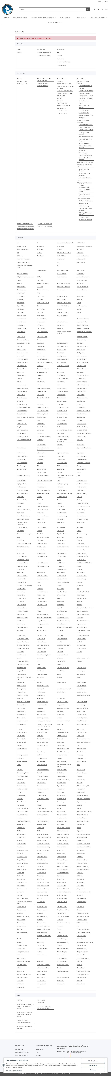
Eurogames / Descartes (83, 462)
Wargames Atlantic (82, 952)
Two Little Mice (81, 935)
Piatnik (19, 764)
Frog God (79, 496)
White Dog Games (62, 958)
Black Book (60, 328)
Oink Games (80, 735)
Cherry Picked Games (83, 375)
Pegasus (59, 758)
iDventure (40, 588)
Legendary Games (62, 639)
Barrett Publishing (62, 315)
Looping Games (81, 648)
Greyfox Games (41, 553)
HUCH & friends (21, 582)
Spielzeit (79, 876)
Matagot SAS (20, 682)
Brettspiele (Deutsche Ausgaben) (83, 121)
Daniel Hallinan (81, 407)
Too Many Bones (84, 113)
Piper (78, 764)
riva (38, 818)
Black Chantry (21, 331)
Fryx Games (60, 500)
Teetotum (20, 913)
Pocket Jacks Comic (22, 776)
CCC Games (60, 372)
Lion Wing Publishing (43, 645)
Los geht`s (41, 1002)
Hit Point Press (41, 572)
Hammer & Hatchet (82, 556)
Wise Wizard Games (63, 964)
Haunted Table (81, 559)
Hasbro (59, 559)
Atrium (79, 302)
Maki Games (40, 671)
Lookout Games (41, 648)
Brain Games (41, 356)
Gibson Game (61, 527)
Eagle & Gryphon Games (84, 448)
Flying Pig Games (62, 490)
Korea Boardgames (22, 627)
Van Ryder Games (42, 948)
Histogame (20, 572)
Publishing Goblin (22, 789)
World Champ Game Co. (24, 974)
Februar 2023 (41, 1000)
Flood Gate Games (22, 490)
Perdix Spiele (41, 761)
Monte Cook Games (62, 701)
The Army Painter (84, 217)
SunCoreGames (81, 898)
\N (18, 243)
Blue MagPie (40, 343)
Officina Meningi (62, 735)
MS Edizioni (40, 708)
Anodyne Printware (42, 283)
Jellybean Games (22, 608)
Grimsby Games (61, 553)
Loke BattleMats (81, 645)
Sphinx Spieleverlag (62, 872)
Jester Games (41, 608)
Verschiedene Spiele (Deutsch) (85, 158)
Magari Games (41, 667)
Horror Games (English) (85, 98)
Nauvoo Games (41, 714)
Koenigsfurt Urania (42, 624)
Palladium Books (22, 748)
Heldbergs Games (22, 566)
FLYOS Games (81, 490)
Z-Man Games (81, 984)
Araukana (40, 286)
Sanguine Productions (83, 834)
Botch (38, 353)
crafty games (80, 394)
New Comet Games (22, 721)
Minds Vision (41, 695)
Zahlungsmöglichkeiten (44, 52)
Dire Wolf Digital (81, 423)
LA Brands (60, 630)
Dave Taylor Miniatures (83, 411)
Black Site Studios (42, 337)
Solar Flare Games (82, 863)
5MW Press (80, 252)
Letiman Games (41, 642)
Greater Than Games (63, 547)
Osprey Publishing (42, 742)
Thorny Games (41, 923)
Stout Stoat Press (42, 892)
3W (18, 252)
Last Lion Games (42, 635)
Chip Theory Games (62, 378)
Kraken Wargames (82, 627)
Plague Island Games (43, 770)
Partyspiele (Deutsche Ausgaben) (85, 140)
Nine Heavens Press (82, 724)
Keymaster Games (22, 617)
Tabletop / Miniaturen (83, 198)
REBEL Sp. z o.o (61, 805)
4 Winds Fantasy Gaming (64, 252)
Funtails (59, 503)
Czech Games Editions (23, 407)
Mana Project (81, 671)
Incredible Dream (62, 592)
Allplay (39, 277)
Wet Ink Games (21, 958)
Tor (78, 926)
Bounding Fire (61, 353)
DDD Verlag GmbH (42, 414)
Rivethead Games (82, 818)
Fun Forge (80, 500)
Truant (59, 932)
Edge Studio (80, 453)
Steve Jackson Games (43, 885)
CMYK (58, 385)
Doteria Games (21, 433)
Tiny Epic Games (84, 110)
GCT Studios (60, 519)
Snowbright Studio (22, 863)
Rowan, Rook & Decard (63, 827)
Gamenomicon (81, 513)
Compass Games (22, 391)
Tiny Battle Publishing (43, 926)
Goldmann (40, 540)
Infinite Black (21, 595)
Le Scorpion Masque (83, 635)
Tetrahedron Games (83, 913)
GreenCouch (80, 550)
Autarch (39, 306)
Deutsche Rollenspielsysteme (84, 186)
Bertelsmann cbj (81, 322)
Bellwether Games (62, 322)
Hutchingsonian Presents (24, 585)
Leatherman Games (23, 639)
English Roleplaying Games (84, 190)
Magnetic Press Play (63, 667)
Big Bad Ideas (61, 325)
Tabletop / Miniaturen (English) (85, 213)
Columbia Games (82, 388)
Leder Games (41, 639)
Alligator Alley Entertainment (25, 277)
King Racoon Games (63, 617)
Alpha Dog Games (62, 277)
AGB (58, 52)
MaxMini (39, 682)
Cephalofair (80, 372)
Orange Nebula (21, 742)
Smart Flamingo (41, 860)
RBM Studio (20, 805)
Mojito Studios (61, 698)
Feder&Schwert (21, 480)
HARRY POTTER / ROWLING (64, 91)
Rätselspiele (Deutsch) (85, 143)
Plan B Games (81, 770)
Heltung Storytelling (43, 566)
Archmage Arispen (42, 290)
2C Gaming (40, 249)
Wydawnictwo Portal (63, 977)
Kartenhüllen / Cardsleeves (85, 162)
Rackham (19, 798)
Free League (20, 496)
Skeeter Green (61, 853)
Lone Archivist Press (23, 648)
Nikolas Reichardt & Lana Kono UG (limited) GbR (44, 725)
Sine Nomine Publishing (84, 847)
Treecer (59, 929)
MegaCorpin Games (43, 685)
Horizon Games (61, 576)
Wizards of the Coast (43, 968)
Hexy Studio (20, 569)
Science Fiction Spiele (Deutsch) (85, 147)
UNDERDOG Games (62, 942)
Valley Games (21, 948)
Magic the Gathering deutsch (25, 226)
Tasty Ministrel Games (63, 910)
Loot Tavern (20, 651)
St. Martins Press (22, 882)
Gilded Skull (20, 530)
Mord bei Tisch (21, 705)
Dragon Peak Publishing (44, 436)
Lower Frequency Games (44, 655)
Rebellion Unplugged (23, 808)
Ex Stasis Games (22, 469)
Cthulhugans (60, 404)
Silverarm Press (61, 847)
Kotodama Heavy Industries (65, 627)
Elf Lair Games (21, 459)
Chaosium (40, 375)
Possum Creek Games (63, 779)
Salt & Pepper (21, 834)
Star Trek (59, 98)
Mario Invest (40, 677)
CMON (39, 385)
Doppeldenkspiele (82, 430)
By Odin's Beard (21, 365)
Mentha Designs (81, 685)
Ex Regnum (80, 466)
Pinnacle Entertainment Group (64, 765)
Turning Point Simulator (44, 935)
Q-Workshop (60, 792)
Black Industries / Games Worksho (64, 332)
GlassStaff (40, 534)
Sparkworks (20, 872)
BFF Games (40, 325)
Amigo (19, 280)
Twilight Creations (62, 935)
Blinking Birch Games (23, 343)
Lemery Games (81, 639)
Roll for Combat (81, 824)
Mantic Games (81, 674)
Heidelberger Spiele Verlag (84, 563)
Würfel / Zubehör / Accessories (84, 195)
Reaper (39, 805)
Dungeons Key (41, 445)
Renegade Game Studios (84, 811)
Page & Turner (61, 745)
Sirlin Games (80, 850)
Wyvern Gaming (41, 981)
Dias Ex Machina (62, 420)
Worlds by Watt (41, 974)
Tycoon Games (41, 939)
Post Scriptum (21, 782)
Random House (61, 798)
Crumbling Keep (22, 404)
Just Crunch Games (82, 611)
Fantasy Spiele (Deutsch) (86, 129)
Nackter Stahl (81, 711)
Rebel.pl (79, 805)
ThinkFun (39, 919)
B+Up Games (41, 309)
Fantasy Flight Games (23, 475)
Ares (38, 293)
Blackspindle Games (23, 340)
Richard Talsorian (62, 815)
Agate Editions (81, 262)
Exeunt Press (60, 469)
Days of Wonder (21, 414)
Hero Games (60, 566)
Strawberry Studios (42, 895)
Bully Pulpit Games (22, 362)
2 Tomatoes (60, 246)
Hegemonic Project (22, 563)
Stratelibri (20, 895)
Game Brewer (61, 509)
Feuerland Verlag (82, 480)
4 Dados (39, 252)
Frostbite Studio (21, 500)
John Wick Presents (22, 611)
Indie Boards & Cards (83, 592)
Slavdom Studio (61, 856)
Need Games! (21, 718)
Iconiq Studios (21, 588)
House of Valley (81, 579)
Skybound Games (42, 856)
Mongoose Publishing (23, 701)
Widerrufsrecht (61, 65)
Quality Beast (81, 792)
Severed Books (21, 844)
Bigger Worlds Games (83, 325)
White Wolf (40, 961)
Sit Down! (20, 853)
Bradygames (80, 353)
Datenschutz (18, 1070)
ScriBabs (19, 840)
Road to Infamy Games (23, 821)
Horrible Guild (21, 579)
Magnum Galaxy (81, 667)
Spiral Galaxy (21, 879)
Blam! (38, 340)
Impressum (9, 1070)
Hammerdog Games (23, 559)
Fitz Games (60, 487)
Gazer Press (40, 519)
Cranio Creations (22, 398)
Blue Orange (80, 343)
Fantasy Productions (43, 475)
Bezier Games (21, 325)
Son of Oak (40, 866)
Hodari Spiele (61, 572)
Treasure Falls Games (43, 929)
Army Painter (41, 296)
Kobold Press (21, 624)
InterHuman (40, 598)
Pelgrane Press (81, 758)
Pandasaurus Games (63, 748)
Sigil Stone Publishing (43, 847)
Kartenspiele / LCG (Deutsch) (84, 174)
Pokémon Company (42, 776)
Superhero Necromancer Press (24, 902)
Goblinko (79, 537)
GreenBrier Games (62, 550)
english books (63, 113)
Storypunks (20, 892)
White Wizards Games (23, 961)
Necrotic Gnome (81, 714)
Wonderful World (42, 971)
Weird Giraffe (81, 955)
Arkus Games (21, 296)
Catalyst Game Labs (82, 369)
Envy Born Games (22, 462)
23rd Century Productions (84, 246)
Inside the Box (81, 595)
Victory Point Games (23, 952)
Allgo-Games (80, 274)
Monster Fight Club (42, 701)
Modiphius (40, 698)
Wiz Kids (79, 964)
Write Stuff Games (22, 977)
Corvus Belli (40, 394)
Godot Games (21, 540)
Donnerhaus (40, 430)
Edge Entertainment (63, 453)
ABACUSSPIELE (61, 256)
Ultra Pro (19, 942)
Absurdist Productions (23, 259)
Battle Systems (21, 319)
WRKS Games (41, 977)
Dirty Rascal (20, 427)
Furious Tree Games (83, 503)
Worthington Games (83, 974)
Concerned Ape (41, 391)
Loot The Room (41, 651)
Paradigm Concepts (22, 755)
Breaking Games (61, 356)
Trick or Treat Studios (83, 929)
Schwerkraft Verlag (62, 837)
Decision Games (41, 417)
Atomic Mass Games (43, 302)
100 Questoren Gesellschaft (65, 243)
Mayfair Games (81, 682)
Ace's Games (60, 259)
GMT (18, 537)
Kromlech (20, 630)
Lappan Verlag (21, 635)
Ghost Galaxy (80, 522)
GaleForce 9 (60, 506)
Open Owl (60, 739)
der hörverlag (81, 417)
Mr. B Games (21, 708)
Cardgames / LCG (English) (84, 170)
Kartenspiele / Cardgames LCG (84, 165)
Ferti (58, 480)
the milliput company (83, 916)
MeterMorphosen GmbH (64, 689)
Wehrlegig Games (62, 955)
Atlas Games (20, 302)
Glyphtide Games (62, 534)
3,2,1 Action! (80, 249)
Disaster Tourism (42, 427)
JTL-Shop (102, 1074)
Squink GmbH (81, 879)
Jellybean (79, 605)
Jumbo (39, 611)
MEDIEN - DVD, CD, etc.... (45, 226)
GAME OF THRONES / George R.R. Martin (65, 87)
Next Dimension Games (44, 721)
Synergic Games (81, 901)
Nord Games (60, 729)
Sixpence (39, 853)
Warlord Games (21, 955)
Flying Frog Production (43, 490)
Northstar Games (22, 732)
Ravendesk (40, 802)
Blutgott (19, 346)
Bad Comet (20, 312)
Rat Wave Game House (83, 798)
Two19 (19, 939)
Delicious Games (62, 417)
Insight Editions (21, 598)
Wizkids (59, 968)
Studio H (39, 898)
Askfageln (40, 299)
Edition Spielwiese (22, 456)
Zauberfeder (20, 987)
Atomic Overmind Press (64, 302)
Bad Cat (79, 309)
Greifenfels (20, 553)
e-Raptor (59, 448)
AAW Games (40, 256)
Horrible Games (81, 576)
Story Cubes (82, 150)
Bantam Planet (41, 315)
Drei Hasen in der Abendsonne (62, 440)
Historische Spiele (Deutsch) (84, 133)
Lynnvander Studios (23, 664)
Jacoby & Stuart (21, 605)
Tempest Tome (61, 913)
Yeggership (60, 981)
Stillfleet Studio (61, 885)
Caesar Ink (40, 365)
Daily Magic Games (42, 407)
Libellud (79, 642)
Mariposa (59, 677)
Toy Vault (19, 929)
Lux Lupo (79, 661)
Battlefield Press (41, 319)
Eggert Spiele (41, 456)
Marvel (79, 677)
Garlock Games (81, 516)
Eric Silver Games (62, 462)
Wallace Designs (61, 952)
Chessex (19, 378)
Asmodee (79, 299)
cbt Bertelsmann (42, 372)
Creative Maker (61, 398)
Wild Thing (80, 961)
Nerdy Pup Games (82, 718)
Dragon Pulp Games (63, 436)
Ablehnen (93, 1070)
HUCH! (39, 582)
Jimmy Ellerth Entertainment (85, 608)
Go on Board (60, 537)
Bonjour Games (61, 349)
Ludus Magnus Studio (83, 658)
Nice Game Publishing (63, 721)
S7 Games (40, 831)
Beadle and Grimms (82, 319)
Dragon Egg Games (22, 436)
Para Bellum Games (62, 752)
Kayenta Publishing (42, 614)
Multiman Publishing (63, 708)
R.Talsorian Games (82, 795)
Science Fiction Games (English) (85, 106)
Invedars (59, 598)
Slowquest (80, 856)
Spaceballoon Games (83, 869)
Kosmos (39, 627)
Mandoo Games (21, 674)
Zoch (38, 987)
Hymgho (59, 585)
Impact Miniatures (42, 592)
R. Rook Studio (61, 795)
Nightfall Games (81, 721)
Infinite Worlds (61, 595)
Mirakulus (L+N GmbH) (83, 695)
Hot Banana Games (42, 579)
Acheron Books (81, 259)
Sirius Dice (60, 850)
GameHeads (40, 513)
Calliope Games (81, 365)
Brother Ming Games (43, 359)
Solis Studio (20, 866)
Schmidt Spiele (21, 837)
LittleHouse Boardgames (64, 645)
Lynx (38, 664)
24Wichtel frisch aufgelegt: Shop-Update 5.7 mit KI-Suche (25, 1014)
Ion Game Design (82, 598)
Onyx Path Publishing (43, 739)
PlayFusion (60, 773)
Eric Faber (40, 462)
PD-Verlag (80, 755)
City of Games (41, 382)
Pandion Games (81, 748)
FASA (78, 475)
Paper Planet (40, 752)
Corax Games (21, 394)
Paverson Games (62, 755)
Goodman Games (42, 543)
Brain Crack (20, 356)
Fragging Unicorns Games (64, 493)
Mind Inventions (81, 692)
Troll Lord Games (42, 932)
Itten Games (60, 601)
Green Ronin (40, 550)
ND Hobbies (60, 714)
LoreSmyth (60, 651)
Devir (38, 420)
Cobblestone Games (83, 385)
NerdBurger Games (42, 718)
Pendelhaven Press (22, 761)
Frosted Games (41, 500)
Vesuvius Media (81, 948)
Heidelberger (61, 563)
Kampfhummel (21, 614)
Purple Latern (81, 789)
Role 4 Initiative (41, 824)
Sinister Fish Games (43, 850)
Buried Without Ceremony (44, 362)
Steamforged (80, 882)
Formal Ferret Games (43, 493)
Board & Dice (41, 346)
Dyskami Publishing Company (42, 449)
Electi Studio (60, 456)
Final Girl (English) (84, 93)
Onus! (80, 103)
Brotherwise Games (62, 359)
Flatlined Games (81, 487)
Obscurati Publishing (63, 732)
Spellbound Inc (41, 872)
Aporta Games (21, 286)
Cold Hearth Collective (43, 388)
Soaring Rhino (61, 863)
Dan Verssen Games (63, 407)
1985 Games (40, 246)
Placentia (19, 770)
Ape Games (80, 283)
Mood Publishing (82, 701)
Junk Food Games (62, 611)
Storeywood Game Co (63, 889)
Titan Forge (60, 926)
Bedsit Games (41, 322)
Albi (58, 265)
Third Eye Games (82, 919)
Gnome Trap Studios (43, 537)
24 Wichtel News (22, 81)
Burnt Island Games (82, 362)
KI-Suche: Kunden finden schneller (24, 1027)
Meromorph (40, 689)
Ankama (19, 283)
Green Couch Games (83, 547)
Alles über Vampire (42, 85)
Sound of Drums (22, 869)
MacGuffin (60, 664)
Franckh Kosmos (81, 493)
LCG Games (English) (85, 178)
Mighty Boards (41, 692)
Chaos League (21, 375)
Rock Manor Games (42, 821)
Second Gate (80, 840)
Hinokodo (79, 569)
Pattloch (39, 755)
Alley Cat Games (61, 274)
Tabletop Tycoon (62, 907)
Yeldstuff (79, 981)
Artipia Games (81, 296)
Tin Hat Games (21, 926)
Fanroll (79, 472)
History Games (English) (86, 96)
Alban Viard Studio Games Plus (24, 266)
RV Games (20, 831)
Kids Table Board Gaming (44, 617)
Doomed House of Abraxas (64, 430)
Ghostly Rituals (41, 527)
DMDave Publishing (82, 427)
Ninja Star (20, 729)
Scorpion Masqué (82, 837)
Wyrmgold (20, 981)
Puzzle (79, 180)
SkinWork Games (22, 856)
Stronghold (80, 895)
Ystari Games (61, 984)
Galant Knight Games (43, 506)
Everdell (81, 88)
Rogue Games (21, 824)
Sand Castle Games (42, 834)
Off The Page (21, 735)
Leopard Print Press (23, 642)
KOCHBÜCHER (61, 96)
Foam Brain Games (22, 493)
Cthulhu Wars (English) (85, 85)
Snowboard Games (82, 860)
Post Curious (80, 779)
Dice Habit (80, 420)
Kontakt (106, 1)
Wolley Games (81, 968)
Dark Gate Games (22, 411)
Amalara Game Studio (83, 277)
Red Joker (79, 808)
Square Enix (60, 879)
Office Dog (40, 735)
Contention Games (62, 391)
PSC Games (40, 786)
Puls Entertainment (42, 789)
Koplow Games (81, 624)
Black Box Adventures (83, 328)
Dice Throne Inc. (22, 423)
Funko (39, 503)
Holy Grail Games (22, 576)
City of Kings (60, 382)
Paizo (78, 745)
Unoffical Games (22, 945)
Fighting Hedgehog (62, 484)
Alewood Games (41, 270)
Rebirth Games (41, 808)
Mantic (59, 674)
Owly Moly (20, 745)
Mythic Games (21, 711)
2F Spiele (59, 249)
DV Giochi (60, 445)
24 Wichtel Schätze (22, 84)
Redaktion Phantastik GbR (44, 811)
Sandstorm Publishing (63, 834)
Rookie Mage (21, 827)
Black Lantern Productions (84, 331)
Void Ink (39, 952)
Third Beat (60, 919)
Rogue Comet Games (83, 821)
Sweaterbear (40, 901)
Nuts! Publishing (42, 732)
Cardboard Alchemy (43, 369)
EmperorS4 (40, 459)
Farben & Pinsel (83, 203)
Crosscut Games (61, 401)
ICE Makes (80, 585)
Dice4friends (40, 423)
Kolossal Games (61, 624)
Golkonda (79, 540)
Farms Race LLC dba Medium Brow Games (65, 476)
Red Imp (59, 808)
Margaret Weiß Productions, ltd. (25, 678)
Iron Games (20, 601)
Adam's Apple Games (23, 262)
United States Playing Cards (85, 942)
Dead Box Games (82, 414)
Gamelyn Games (61, 513)
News (99, 1)
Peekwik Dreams (42, 758)
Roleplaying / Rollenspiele (84, 183)
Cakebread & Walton (63, 365)
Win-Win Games (21, 964)
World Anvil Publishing (83, 971)
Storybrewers (81, 889)
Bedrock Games (21, 322)
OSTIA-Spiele (60, 742)
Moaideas (20, 698)
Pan (38, 748)
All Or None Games (22, 274)
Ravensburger (61, 802)
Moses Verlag (81, 705)
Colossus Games (61, 388)
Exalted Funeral (41, 469)
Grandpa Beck (41, 547)
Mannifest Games (42, 674)
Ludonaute (40, 658)
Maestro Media (21, 667)
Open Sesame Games (83, 739)
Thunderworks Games (63, 923)
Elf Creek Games (81, 456)
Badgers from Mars (62, 312)
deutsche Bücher (64, 111)
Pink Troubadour (42, 764)
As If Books (20, 299)
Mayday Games (61, 682)
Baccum (59, 309)
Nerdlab (59, 718)
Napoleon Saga (21, 714)
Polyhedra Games (62, 776)
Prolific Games (21, 786)
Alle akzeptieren (93, 1061)
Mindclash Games (22, 695)
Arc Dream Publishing (63, 286)
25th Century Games (23, 249)
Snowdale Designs (42, 863)
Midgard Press (21, 692)
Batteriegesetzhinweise (64, 62)
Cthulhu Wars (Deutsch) (86, 124)
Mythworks (60, 711)
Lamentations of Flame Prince (83, 631)
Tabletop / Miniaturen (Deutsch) (85, 209)
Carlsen (59, 369)
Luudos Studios (61, 661)
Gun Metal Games (42, 556)
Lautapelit (60, 635)
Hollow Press (80, 572)
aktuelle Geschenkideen (45, 223)
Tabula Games (21, 910)
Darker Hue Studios (42, 411)
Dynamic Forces (21, 448)
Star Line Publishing (43, 882)
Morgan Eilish (61, 705)
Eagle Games (21, 453)
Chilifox (39, 378)
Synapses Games (62, 901)
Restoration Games (42, 815)
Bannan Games (21, 315)
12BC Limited (81, 243)
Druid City (80, 439)
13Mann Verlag (21, 246)
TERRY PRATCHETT (62, 103)
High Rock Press (61, 569)
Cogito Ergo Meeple (22, 388)
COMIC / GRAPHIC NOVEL (64, 84)
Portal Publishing (42, 779)
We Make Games (42, 955)
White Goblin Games (83, 958)
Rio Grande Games (82, 815)
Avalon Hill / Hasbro (62, 306)
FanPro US (60, 472)
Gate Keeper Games (23, 519)
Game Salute (80, 509)
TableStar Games (42, 907)
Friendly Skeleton (62, 496)
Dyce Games (80, 445)
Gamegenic (20, 513)
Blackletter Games (82, 337)
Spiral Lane (40, 879)
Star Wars (60, 101)
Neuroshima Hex (84, 101)
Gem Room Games (82, 519)
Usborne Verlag (81, 945)
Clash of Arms (21, 385)
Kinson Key (80, 617)
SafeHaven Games (62, 831)
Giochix (79, 530)
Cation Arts (20, 372)
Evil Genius (40, 466)
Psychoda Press (61, 786)
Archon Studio (61, 290)
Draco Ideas (40, 433)
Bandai (79, 312)
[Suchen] (88, 9)
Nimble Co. (60, 724)
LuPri (38, 661)
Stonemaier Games (42, 889)
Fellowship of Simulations (44, 480)
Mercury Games (21, 689)
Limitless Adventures (23, 645)
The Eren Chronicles (63, 916)
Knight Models (41, 621)
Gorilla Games (61, 543)
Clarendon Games (82, 382)
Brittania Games (81, 356)
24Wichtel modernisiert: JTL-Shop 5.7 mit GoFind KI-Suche (25, 1006)
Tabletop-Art (80, 907)
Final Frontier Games (83, 484)
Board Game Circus (62, 346)
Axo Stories (20, 309)
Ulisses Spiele (81, 939)
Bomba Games (21, 349)
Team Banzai (80, 910)
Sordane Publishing (82, 866)
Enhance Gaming (82, 459)
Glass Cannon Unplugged (24, 534)
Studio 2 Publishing (22, 898)
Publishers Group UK (83, 786)
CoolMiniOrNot (81, 391)
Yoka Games (20, 984)
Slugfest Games (21, 860)
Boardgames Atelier (82, 346)
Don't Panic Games (22, 430)
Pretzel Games (41, 782)
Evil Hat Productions (63, 466)
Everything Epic (21, 466)
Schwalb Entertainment (44, 837)
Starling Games (61, 882)
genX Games (60, 522)
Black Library (21, 337)
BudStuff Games (81, 359)
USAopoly (59, 945)
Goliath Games (61, 540)
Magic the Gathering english (25, 228)
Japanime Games (42, 605)
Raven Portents (21, 802)
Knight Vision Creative (63, 621)
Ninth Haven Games (43, 729)
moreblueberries (42, 705)
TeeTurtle (40, 913)
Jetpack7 (59, 608)
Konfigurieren (93, 1065)
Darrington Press (62, 411)
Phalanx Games (81, 761)
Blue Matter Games (62, 343)
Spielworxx (60, 876)
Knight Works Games (83, 621)
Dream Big (40, 439)
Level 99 (59, 642)
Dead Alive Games (62, 414)
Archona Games (81, 290)
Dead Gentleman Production (25, 417)
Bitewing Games (22, 328)
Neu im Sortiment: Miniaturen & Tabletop (23, 1021)
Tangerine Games (42, 910)
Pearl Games (20, 758)
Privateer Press (61, 782)
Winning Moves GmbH (43, 964)
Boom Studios (81, 349)
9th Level (19, 256)
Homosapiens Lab (42, 576)
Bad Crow (40, 312)
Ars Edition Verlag (62, 296)
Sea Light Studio (61, 840)
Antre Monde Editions (63, 283)
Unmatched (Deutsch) (85, 155)
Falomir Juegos (41, 472)
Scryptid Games (41, 840)
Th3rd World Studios (23, 916)
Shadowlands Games (63, 844)
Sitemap (59, 55)
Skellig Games (81, 853)
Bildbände (60, 81)
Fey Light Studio (21, 484)
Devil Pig (19, 420)
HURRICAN (80, 582)
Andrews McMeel (82, 280)
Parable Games (81, 752)
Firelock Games (21, 487)
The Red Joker (21, 919)
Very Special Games (62, 948)
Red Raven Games (22, 811)
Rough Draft (40, 827)
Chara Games (61, 375)
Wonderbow (20, 971)
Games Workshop (84, 206)
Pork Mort (20, 779)
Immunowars (21, 592)
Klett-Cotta (20, 621)
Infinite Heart (41, 595)
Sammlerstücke (61, 108)
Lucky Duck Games (62, 655)
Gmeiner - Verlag (82, 534)
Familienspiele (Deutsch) (86, 127)
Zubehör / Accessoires (85, 220)
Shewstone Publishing (83, 844)
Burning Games (61, 362)
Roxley (79, 827)
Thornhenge (20, 923)
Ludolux (19, 658)
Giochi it (39, 530)
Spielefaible (40, 876)
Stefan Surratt (21, 885)
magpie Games (21, 671)
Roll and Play (60, 824)
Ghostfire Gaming (22, 527)
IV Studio (79, 601)
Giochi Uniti (60, 530)
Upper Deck (40, 945)
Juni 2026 (20, 1000)
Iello (78, 588)
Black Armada (41, 328)
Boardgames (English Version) (83, 82)
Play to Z (39, 773)
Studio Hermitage (62, 898)
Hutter (39, 585)
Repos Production (22, 815)
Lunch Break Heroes (23, 661)
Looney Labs (60, 648)
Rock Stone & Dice (62, 821)
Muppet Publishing (82, 708)
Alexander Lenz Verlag (63, 270)
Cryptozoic (40, 404)
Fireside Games (41, 487)
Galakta (19, 506)
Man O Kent (60, 671)
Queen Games (21, 795)
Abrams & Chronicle (83, 256)
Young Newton (41, 984)
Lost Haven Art (21, 655)
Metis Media (80, 689)
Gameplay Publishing (23, 516)
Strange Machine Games (64, 892)
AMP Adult (40, 280)
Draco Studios (61, 433)
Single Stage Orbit (22, 850)
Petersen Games (61, 761)
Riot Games (20, 818)
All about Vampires (42, 83)
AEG (58, 262)
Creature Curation (82, 398)
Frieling (39, 496)
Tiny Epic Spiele (83, 153)
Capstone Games (22, 369)
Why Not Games (61, 961)
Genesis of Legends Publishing (22, 523)
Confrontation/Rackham (86, 201)
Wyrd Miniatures (82, 977)
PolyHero (79, 776)
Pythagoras (40, 792)
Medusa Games (21, 685)
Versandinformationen (43, 55)
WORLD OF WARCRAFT (63, 106)
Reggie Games (61, 811)
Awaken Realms (81, 306)
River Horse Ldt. (61, 818)
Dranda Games (81, 436)
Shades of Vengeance (43, 844)
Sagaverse (80, 831)
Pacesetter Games (42, 745)
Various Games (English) (86, 115)
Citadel (19, 382)
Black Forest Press (42, 331)
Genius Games (41, 522)
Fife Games (40, 484)
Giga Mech (80, 527)
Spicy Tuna (80, 872)
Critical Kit (20, 401)
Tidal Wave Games (82, 923)
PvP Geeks (20, 792)
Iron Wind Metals (42, 601)
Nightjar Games (21, 724)
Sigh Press (20, 847)
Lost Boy (79, 651)
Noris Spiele (80, 729)
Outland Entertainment (83, 742)
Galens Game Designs (83, 506)
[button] (94, 9)
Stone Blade (80, 885)
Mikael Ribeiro (61, 692)
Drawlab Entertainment (24, 439)
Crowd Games (81, 401)
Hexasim (79, 566)
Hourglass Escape (62, 579)
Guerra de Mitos (22, 556)
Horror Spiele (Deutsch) (86, 136)
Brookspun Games (22, 359)
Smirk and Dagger (62, 860)
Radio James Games (43, 798)
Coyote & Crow (61, 394)
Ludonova (60, 658)
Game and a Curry (42, 509)
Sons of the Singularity (63, 866)
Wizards (19, 968)
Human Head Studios (63, 582)
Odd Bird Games (82, 732)
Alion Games (80, 270)
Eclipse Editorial (41, 453)
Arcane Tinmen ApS (82, 286)
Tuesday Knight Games (83, 932)
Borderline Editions (22, 353)
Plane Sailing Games (23, 773)
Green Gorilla (21, 550)
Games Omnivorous (43, 516)
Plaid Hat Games (62, 770)
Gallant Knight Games (23, 509)
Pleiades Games (81, 773)
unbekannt (40, 942)
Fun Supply (20, 503)
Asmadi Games (61, 299)
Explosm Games (81, 469)
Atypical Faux (21, 306)
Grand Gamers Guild (23, 547)
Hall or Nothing (61, 556)
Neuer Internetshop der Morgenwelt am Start (44, 1008)
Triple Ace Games (22, 932)
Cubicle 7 (79, 404)
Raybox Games (81, 802)
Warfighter (82, 118)
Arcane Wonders (22, 290)
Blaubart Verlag (81, 340)
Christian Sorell (81, 378)
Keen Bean (60, 614)
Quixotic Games (41, 795)
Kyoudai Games (41, 630)
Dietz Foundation (62, 423)
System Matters (21, 907)
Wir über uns (41, 49)
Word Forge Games (62, 971)
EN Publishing (61, 459)
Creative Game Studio (43, 398)
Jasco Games (60, 605)
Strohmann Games (62, 895)
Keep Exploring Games (83, 614)
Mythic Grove (41, 711)
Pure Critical (60, 789)
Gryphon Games (81, 553)
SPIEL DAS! (20, 876)
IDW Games (60, 588)
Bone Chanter (41, 349)
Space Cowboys (41, 869)
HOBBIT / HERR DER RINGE (64, 93)
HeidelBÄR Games (42, 563)
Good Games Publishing (24, 543)
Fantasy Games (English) (86, 91)
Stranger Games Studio (83, 892)
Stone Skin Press (22, 889)
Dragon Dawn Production (84, 433)
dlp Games (60, 427)
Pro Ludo (79, 782)
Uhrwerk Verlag (61, 939)
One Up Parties (21, 739)
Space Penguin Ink (62, 869)
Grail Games (80, 543)
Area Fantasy (21, 293)
